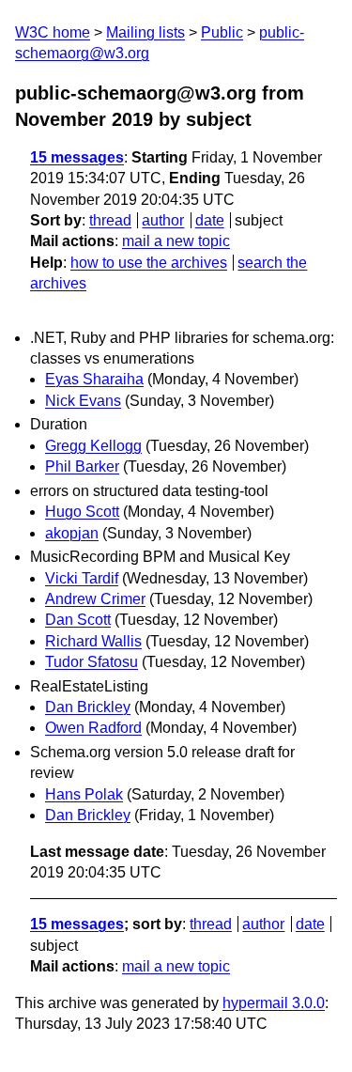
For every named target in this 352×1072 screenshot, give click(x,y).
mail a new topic (176, 241)
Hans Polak (84, 794)
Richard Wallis (93, 641)
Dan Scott (78, 620)
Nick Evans (83, 401)
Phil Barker (82, 466)
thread (110, 220)
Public (222, 32)
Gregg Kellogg (93, 446)
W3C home (52, 32)
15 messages (77, 157)
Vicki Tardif (81, 578)
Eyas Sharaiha (94, 379)
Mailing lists (145, 32)
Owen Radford (93, 728)
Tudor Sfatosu (91, 662)
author (163, 220)
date (209, 220)
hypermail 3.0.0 (273, 1003)
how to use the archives (148, 263)
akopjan (72, 533)
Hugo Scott (82, 512)
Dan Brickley (87, 707)
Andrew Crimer (95, 599)
